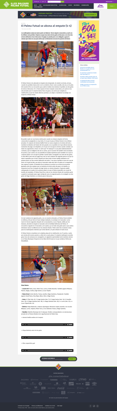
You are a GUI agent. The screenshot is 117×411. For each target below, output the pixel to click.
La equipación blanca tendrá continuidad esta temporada (87, 81)
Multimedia (76, 5)
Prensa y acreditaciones (37, 405)
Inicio (35, 5)
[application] (47, 324)
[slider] (71, 324)
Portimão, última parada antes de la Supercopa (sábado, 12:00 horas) (89, 77)
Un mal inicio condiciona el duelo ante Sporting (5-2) (88, 73)
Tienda (111, 6)
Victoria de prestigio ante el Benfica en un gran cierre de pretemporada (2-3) (87, 69)
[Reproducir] (23, 324)
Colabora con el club (50, 405)
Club (40, 5)
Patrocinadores (38, 7)
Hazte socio (109, 1)
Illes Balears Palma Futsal (50, 5)
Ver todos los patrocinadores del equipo (58, 397)
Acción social (62, 5)
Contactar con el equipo (23, 405)
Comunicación (85, 5)
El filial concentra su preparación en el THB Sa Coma (88, 85)
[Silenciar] (68, 324)
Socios (70, 5)
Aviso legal (59, 405)
